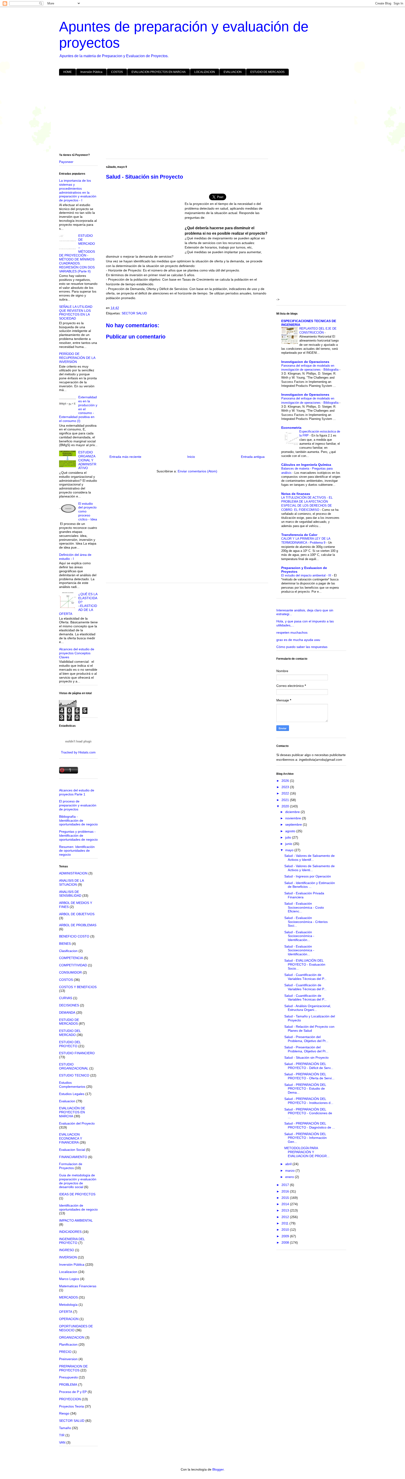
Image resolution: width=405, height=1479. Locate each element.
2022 (285, 793)
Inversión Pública (91, 72)
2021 (285, 800)
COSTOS (117, 72)
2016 (285, 1191)
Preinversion (68, 1359)
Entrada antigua (253, 457)
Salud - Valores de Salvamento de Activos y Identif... (309, 858)
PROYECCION (70, 1399)
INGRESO (66, 1250)
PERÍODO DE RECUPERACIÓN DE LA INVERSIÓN (77, 358)
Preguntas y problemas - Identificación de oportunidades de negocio (78, 835)
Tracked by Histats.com (78, 752)
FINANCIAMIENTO (73, 1157)
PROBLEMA (68, 1384)
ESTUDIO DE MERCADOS (267, 72)
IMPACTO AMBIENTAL (76, 1220)
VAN (62, 1442)
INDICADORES (70, 1232)
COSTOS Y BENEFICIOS (78, 987)
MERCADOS (68, 1297)
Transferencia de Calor (299, 535)
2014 (285, 1204)
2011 (285, 1223)
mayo (289, 850)
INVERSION (68, 1257)
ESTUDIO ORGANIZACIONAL (73, 1066)
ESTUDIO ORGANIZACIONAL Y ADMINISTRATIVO (87, 460)
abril (288, 1164)
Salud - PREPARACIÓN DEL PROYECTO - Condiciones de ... (308, 1113)
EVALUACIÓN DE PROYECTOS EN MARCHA (72, 1112)
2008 (285, 1242)
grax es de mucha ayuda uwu (298, 640)
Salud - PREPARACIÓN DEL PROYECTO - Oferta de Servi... (309, 1076)
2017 (285, 1185)
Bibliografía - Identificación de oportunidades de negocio (78, 820)
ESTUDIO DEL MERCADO (70, 1033)
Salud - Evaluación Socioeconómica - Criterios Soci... (306, 922)
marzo (290, 1170)
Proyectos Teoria (71, 1406)
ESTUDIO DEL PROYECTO (70, 1044)
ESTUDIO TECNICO (74, 1075)
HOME (67, 72)
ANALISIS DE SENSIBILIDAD (70, 894)
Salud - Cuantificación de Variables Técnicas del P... (305, 977)
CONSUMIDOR (70, 972)
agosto (290, 831)
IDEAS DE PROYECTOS (77, 1194)
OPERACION (69, 1319)
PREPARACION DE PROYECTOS (73, 1368)
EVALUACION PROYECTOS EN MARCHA (158, 72)
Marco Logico (69, 1279)
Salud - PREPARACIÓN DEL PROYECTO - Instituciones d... (308, 1101)
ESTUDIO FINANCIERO (77, 1053)
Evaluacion (67, 1101)
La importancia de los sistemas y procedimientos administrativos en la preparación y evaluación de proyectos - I (77, 190)
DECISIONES (69, 1005)
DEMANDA (67, 1012)
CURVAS (65, 998)
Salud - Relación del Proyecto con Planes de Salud (309, 1028)
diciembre (293, 812)
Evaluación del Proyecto (77, 1123)
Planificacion (68, 1344)
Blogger (218, 1469)
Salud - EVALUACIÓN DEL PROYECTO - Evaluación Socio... (304, 964)
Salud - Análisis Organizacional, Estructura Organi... (307, 1008)
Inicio (191, 457)
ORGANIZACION (71, 1337)
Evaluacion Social (72, 1150)
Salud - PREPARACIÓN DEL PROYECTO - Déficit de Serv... (308, 1066)
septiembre (294, 824)
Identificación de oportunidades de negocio (78, 1207)
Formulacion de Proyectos (70, 1166)
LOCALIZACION (204, 72)
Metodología (68, 1304)
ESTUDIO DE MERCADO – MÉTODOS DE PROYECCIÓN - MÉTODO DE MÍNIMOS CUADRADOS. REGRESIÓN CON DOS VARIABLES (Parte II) (77, 253)
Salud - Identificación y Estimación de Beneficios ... (309, 885)
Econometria (291, 427)
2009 (285, 1236)
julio (288, 837)
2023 (285, 787)
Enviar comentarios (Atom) (197, 471)
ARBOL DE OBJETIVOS (76, 914)
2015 (285, 1198)
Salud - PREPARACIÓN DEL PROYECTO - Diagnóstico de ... (309, 1125)
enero (290, 1177)
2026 (285, 781)
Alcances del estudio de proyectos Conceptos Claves (76, 653)
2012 (285, 1217)
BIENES (65, 943)
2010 (285, 1229)
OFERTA (65, 1311)
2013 (285, 1210)
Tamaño (65, 1428)
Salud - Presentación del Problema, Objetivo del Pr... (306, 1039)
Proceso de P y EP (73, 1392)
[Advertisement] (199, 115)
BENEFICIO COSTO (74, 936)
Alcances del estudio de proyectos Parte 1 (76, 792)
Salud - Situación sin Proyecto (306, 1057)
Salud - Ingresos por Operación (307, 876)
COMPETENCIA (71, 958)
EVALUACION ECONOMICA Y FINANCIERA (70, 1138)
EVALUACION (233, 72)
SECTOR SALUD (134, 313)
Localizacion (68, 1272)
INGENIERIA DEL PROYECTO (72, 1241)
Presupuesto (68, 1377)
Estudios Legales (71, 1094)
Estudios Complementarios (72, 1084)
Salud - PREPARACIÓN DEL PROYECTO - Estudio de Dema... (305, 1089)
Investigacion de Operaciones (305, 362)
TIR (61, 1435)
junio (289, 844)
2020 (285, 806)
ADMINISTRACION (73, 873)
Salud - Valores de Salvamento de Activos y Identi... (309, 868)
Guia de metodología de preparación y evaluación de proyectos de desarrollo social (77, 1181)
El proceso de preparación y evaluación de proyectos (77, 805)
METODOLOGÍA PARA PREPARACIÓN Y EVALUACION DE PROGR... (307, 1152)
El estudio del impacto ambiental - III (306, 575)
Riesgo (64, 1413)
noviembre (293, 818)
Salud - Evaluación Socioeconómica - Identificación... (299, 936)
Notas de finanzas (295, 494)
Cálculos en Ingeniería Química (306, 465)
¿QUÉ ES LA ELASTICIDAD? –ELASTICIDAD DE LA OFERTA (78, 604)
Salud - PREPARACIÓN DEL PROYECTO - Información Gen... (305, 1138)
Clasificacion (68, 951)
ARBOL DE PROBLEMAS (77, 925)
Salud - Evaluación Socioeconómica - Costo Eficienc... (304, 907)
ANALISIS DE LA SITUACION (71, 882)
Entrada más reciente (125, 457)
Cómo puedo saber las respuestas (301, 647)
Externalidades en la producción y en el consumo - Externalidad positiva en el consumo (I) (78, 409)
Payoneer (66, 162)
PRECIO (65, 1352)
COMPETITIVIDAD (73, 965)
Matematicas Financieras (77, 1286)
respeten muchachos (292, 632)
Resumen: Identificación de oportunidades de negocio (77, 851)
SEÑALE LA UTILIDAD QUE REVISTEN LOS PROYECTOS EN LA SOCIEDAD (75, 312)
